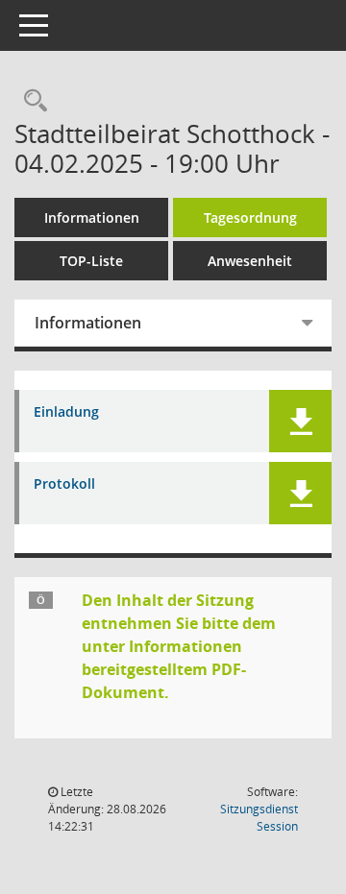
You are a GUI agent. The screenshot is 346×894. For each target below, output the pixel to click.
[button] (300, 421)
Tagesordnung (250, 217)
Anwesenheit (250, 261)
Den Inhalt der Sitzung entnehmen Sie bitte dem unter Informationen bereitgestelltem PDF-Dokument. (179, 646)
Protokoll (64, 484)
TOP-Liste (91, 261)
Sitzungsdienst (259, 817)
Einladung (66, 412)
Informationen (91, 217)
